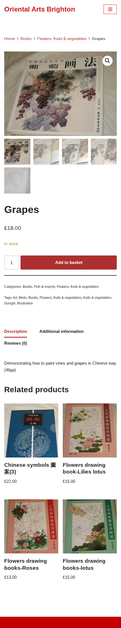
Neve (37, 622)
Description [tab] (15, 331)
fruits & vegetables (97, 298)
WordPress (78, 622)
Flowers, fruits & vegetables (61, 38)
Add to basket (68, 262)
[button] (107, 61)
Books (26, 38)
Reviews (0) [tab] (15, 343)
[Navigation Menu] (110, 9)
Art (15, 298)
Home (9, 38)
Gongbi (9, 303)
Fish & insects (44, 287)
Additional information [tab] (61, 331)
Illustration (25, 303)
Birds (23, 298)
